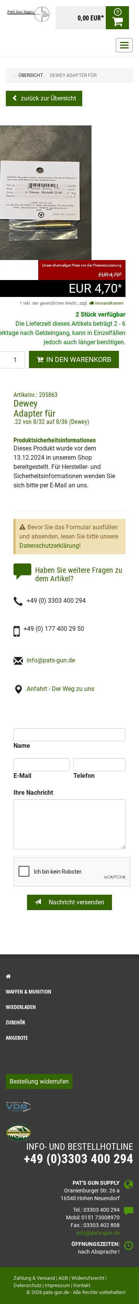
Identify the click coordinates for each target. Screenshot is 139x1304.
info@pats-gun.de (51, 660)
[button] (69, 976)
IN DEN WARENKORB (77, 359)
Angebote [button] (17, 1037)
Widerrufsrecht (87, 1278)
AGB (63, 1278)
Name (22, 745)
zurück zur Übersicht (47, 98)
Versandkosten (108, 303)
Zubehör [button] (15, 1022)
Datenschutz (27, 1285)
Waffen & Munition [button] (28, 991)
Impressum (57, 1285)
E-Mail (22, 775)
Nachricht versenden (75, 902)
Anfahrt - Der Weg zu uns (60, 688)
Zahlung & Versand (34, 1278)
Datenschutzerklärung (49, 545)
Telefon (84, 775)
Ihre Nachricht (33, 792)
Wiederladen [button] (21, 1007)
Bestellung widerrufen (39, 1081)
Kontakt (81, 1285)
